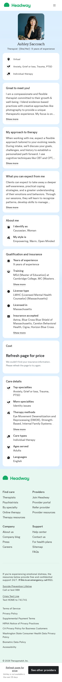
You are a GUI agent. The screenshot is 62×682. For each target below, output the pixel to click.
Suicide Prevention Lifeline (17, 586)
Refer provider (41, 507)
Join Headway (40, 497)
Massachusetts (22, 309)
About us (8, 532)
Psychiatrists (10, 502)
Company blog (11, 537)
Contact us (38, 537)
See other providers (43, 670)
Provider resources (43, 512)
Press (6, 542)
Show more (12, 119)
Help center (39, 532)
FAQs (35, 552)
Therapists (9, 497)
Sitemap (37, 547)
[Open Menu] (54, 5)
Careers (7, 547)
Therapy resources (14, 517)
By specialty (10, 507)
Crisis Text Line (11, 596)
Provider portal (41, 502)
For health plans (42, 542)
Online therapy (12, 512)
